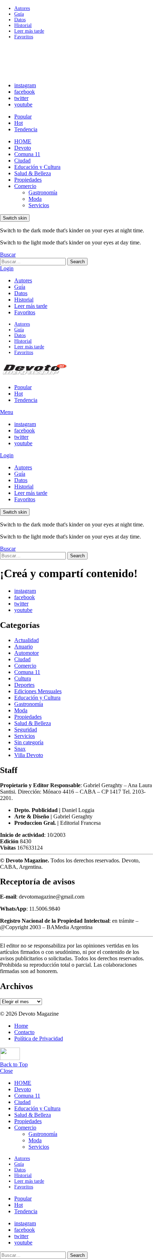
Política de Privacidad (38, 1039)
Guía (19, 14)
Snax (20, 749)
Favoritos (23, 36)
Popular (23, 117)
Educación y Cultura (37, 167)
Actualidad (26, 640)
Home (21, 1026)
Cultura (22, 678)
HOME (22, 141)
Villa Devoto (28, 755)
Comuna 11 (27, 154)
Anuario (23, 647)
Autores (22, 8)
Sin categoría (28, 742)
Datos (20, 19)
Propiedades (28, 180)
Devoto (22, 148)
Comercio (25, 186)
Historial (23, 25)
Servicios (38, 205)
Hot (18, 123)
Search (77, 261)
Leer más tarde (29, 31)
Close (6, 1071)
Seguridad (25, 730)
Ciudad (22, 161)
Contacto (24, 1032)
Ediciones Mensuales (38, 691)
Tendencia (25, 129)
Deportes (24, 685)
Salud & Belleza (32, 173)
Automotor (26, 653)
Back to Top (14, 1064)
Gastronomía (42, 192)
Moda (35, 199)
